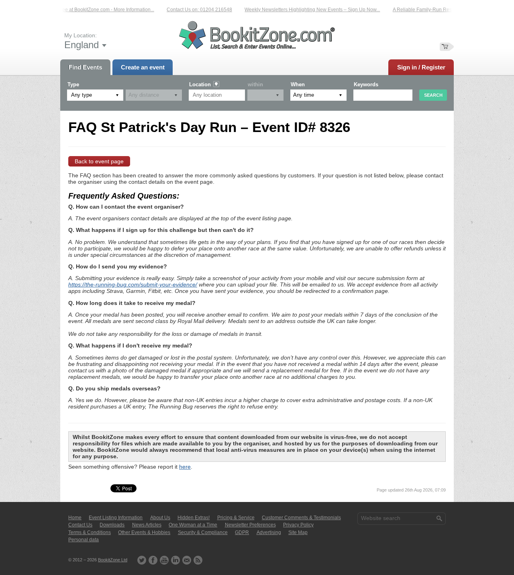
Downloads (112, 525)
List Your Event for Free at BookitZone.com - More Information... (80, 9)
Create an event (143, 67)
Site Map (298, 532)
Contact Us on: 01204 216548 (194, 9)
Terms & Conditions (89, 532)
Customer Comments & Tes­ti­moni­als (301, 517)
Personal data (83, 539)
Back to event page (99, 161)
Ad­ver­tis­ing (269, 532)
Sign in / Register (421, 67)
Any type (81, 95)
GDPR (242, 532)
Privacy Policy (298, 525)
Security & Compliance (203, 532)
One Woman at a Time (193, 525)
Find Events (85, 67)
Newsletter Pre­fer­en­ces (250, 525)
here (185, 466)
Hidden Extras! (193, 517)
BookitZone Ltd (112, 559)
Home (75, 517)
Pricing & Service (236, 517)
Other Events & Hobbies (144, 532)
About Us (160, 517)
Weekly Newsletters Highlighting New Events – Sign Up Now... (307, 9)
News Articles (146, 525)
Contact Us (80, 525)
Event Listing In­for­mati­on (116, 517)
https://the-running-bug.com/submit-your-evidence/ (132, 284)
